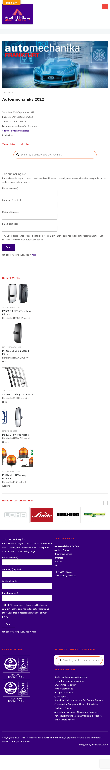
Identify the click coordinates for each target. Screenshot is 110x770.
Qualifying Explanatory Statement (71, 676)
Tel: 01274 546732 (62, 571)
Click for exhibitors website (15, 130)
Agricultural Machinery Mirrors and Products (76, 711)
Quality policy (61, 696)
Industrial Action (99, 744)
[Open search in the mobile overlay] (55, 154)
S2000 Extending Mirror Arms (17, 394)
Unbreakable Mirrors (64, 719)
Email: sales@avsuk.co (65, 575)
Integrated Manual (63, 692)
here (34, 254)
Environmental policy (65, 684)
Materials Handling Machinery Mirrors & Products (78, 715)
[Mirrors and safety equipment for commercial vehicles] (17, 15)
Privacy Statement (63, 688)
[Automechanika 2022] (55, 64)
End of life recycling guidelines (69, 680)
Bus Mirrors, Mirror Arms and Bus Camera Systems (78, 700)
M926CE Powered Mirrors (16, 434)
